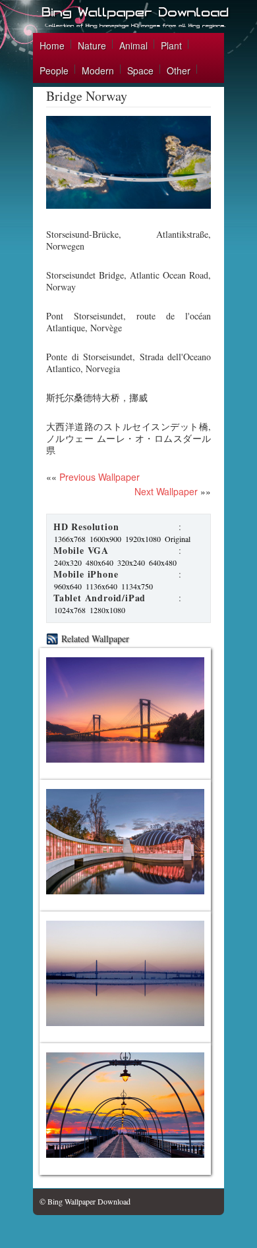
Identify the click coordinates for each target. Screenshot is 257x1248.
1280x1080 (107, 610)
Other (178, 70)
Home (52, 45)
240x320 (68, 562)
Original (177, 538)
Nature (92, 45)
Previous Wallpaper (98, 476)
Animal (133, 45)
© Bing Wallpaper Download (85, 1201)
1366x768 (70, 538)
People (54, 70)
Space (140, 70)
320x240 (131, 562)
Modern (98, 70)
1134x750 (137, 586)
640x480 (163, 562)
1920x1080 (143, 538)
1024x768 (70, 610)
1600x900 (105, 538)
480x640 (99, 562)
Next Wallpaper (166, 491)
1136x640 (101, 586)
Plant (171, 45)
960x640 (68, 586)
